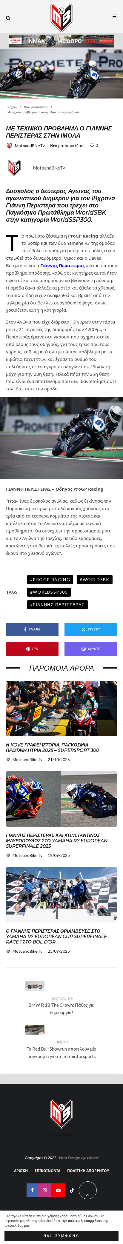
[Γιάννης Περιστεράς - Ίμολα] (61, 73)
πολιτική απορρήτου (85, 1221)
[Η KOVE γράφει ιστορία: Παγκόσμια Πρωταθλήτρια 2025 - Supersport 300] (61, 708)
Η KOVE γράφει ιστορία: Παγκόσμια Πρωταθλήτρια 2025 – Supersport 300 (52, 747)
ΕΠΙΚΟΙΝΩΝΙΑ (47, 1170)
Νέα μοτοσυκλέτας (67, 145)
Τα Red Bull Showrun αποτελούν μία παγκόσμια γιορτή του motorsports (61, 1049)
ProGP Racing (51, 579)
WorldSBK (96, 579)
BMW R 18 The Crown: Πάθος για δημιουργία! (61, 1005)
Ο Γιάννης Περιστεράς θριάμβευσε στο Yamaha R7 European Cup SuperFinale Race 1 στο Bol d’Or (56, 937)
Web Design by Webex (79, 1157)
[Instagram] (44, 1190)
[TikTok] (72, 1190)
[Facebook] (32, 1190)
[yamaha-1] (61, 799)
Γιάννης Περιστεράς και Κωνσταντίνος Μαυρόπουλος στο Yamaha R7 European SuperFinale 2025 (56, 841)
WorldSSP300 (50, 592)
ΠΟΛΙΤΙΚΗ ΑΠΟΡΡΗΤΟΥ (88, 1170)
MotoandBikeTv (30, 145)
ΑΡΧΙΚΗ (21, 1170)
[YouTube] (58, 1190)
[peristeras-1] (61, 895)
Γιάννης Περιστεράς (58, 604)
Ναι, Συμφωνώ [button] (62, 1236)
